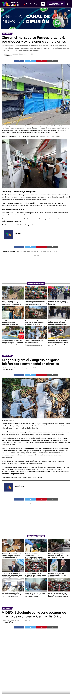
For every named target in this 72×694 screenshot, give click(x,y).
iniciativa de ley (47, 504)
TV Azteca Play (31, 4)
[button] (43, 4)
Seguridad (54, 251)
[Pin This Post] (41, 61)
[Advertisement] (36, 268)
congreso (37, 504)
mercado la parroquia (34, 251)
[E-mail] (5, 243)
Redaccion (9, 56)
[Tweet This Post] (30, 61)
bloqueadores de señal (24, 504)
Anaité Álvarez (10, 369)
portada (46, 251)
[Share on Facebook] (19, 61)
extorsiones (21, 251)
